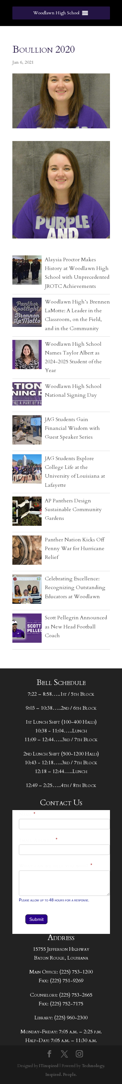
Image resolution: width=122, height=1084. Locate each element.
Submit (36, 919)
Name (27, 814)
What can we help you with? (56, 866)
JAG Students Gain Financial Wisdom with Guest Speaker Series (72, 428)
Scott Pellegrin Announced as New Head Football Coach (76, 626)
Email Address (38, 840)
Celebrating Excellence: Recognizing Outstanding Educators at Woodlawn (75, 587)
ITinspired (49, 1065)
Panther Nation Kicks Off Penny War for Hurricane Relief (74, 548)
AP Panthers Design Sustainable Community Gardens (73, 509)
